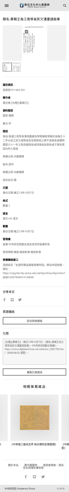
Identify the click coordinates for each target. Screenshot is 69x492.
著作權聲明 (30, 465)
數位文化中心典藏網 (34, 5)
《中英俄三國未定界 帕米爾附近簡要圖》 (33, 444)
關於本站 (13, 465)
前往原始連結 (34, 321)
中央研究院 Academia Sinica (20, 488)
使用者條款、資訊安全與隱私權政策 (43, 466)
